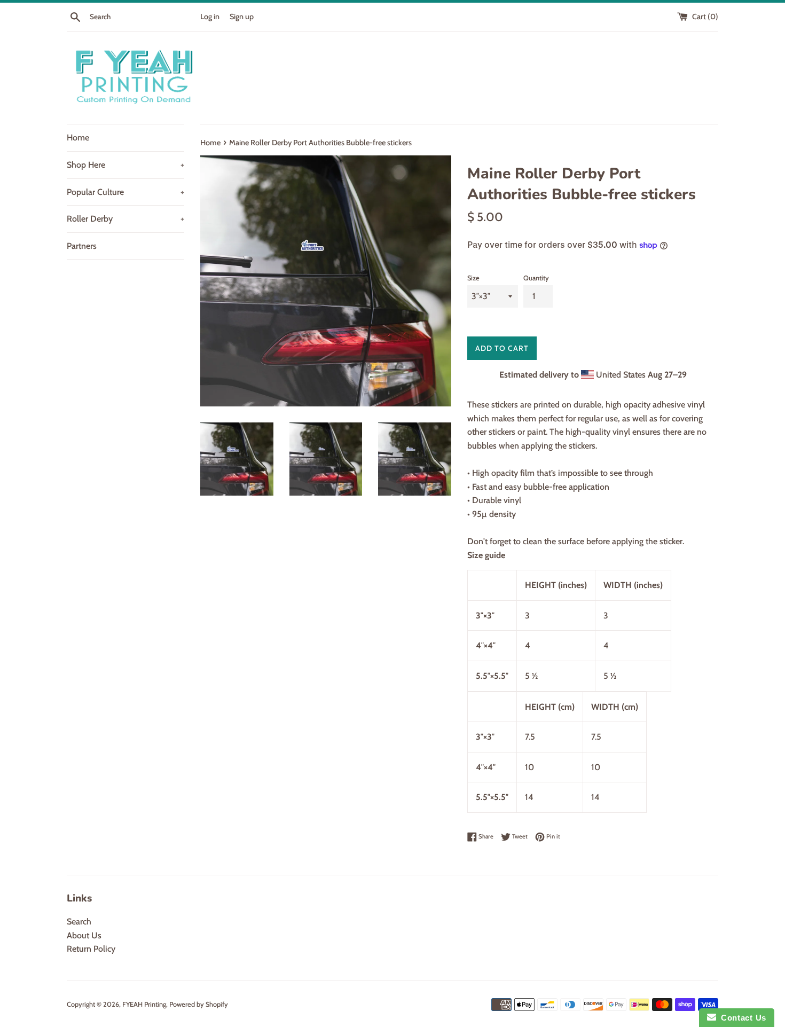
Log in (209, 16)
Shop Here (125, 165)
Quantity (536, 278)
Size (473, 278)
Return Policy (91, 949)
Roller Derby (125, 219)
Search (79, 921)
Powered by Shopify (198, 1004)
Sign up (242, 16)
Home (78, 137)
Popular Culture (125, 192)
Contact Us (741, 1017)
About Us (84, 935)
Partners (82, 246)
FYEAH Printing (144, 1004)
